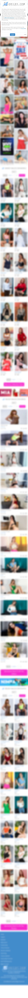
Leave (25, 34)
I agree (12, 34)
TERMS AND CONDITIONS (9, 17)
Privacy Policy (23, 28)
